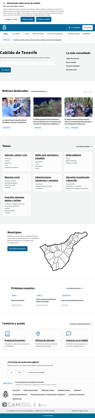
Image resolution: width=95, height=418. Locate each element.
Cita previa (87, 28)
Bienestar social (12, 177)
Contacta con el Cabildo (77, 340)
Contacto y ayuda (74, 34)
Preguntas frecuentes (15, 340)
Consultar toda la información (80, 324)
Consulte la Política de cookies (41, 15)
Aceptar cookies (27, 19)
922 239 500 (86, 34)
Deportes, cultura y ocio (16, 155)
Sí (11, 372)
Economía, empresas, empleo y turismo (14, 199)
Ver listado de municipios (17, 249)
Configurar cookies (11, 19)
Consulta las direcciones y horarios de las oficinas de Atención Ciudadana (37, 40)
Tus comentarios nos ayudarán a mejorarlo (29, 382)
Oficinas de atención (44, 340)
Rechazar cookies (44, 19)
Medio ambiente (73, 155)
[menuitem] (5, 34)
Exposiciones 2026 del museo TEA (72, 300)
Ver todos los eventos (73, 288)
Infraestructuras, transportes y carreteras (46, 179)
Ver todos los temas (83, 146)
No (20, 372)
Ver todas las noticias (38, 91)
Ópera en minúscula (17, 300)
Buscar (7, 70)
